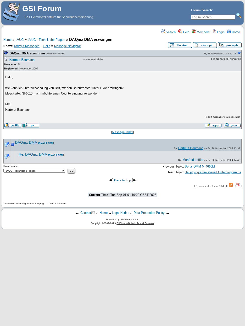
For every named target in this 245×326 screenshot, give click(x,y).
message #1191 (55, 53)
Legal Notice (120, 213)
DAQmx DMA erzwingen (27, 53)
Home (235, 32)
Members (203, 32)
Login (220, 32)
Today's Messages (26, 46)
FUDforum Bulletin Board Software (135, 223)
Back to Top (122, 180)
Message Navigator (67, 46)
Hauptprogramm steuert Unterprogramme (213, 172)
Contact (85, 213)
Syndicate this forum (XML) (210, 186)
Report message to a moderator (222, 117)
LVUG (20, 40)
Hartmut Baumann (21, 60)
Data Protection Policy (149, 213)
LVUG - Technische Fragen (46, 40)
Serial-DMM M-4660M (200, 166)
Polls (46, 46)
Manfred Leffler (193, 160)
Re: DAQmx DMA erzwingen (41, 154)
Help (185, 32)
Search (170, 32)
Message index (122, 132)
